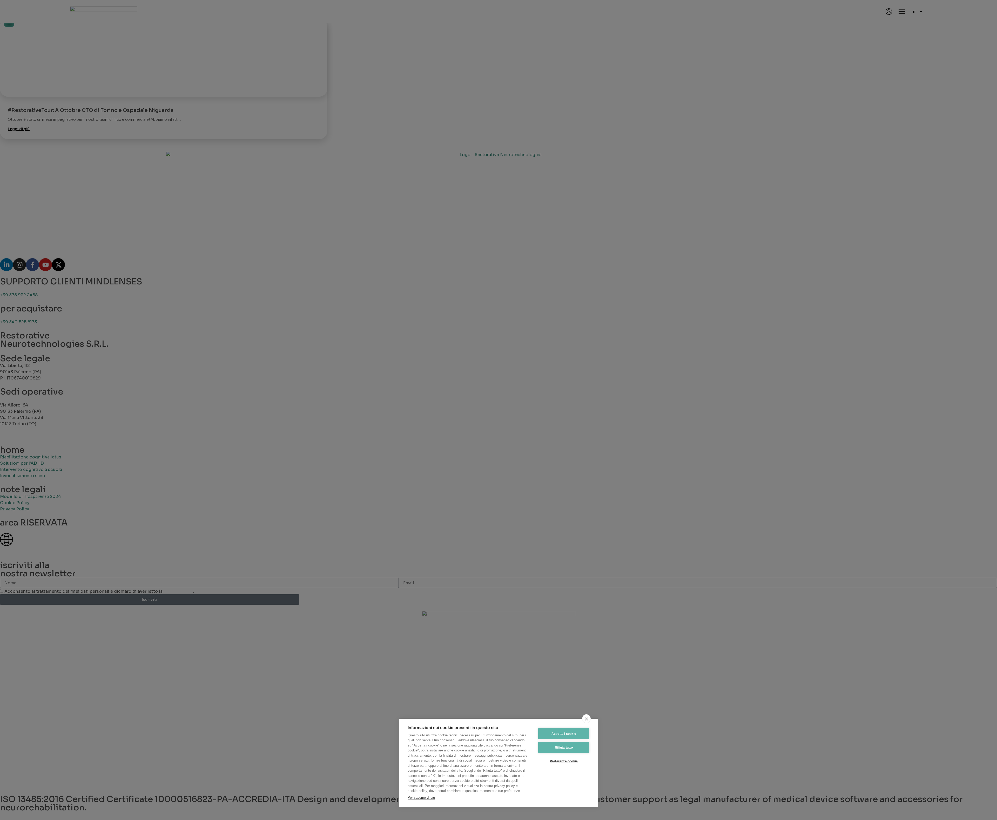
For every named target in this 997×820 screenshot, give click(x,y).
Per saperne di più (421, 797)
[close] (586, 718)
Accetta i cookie (563, 734)
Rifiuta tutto (564, 747)
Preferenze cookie (564, 761)
